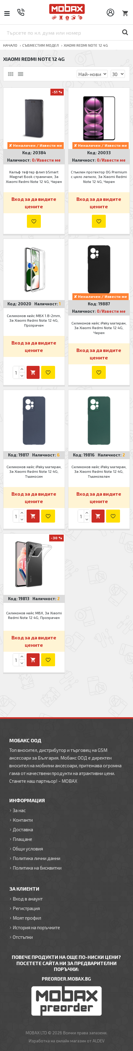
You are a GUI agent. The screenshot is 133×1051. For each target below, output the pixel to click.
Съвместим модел (40, 45)
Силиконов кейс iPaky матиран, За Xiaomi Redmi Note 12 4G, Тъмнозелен (99, 471)
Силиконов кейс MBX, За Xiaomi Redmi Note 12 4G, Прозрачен (34, 615)
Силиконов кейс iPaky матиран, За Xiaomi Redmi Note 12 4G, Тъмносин (34, 471)
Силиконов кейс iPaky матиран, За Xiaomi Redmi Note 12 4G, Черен (99, 328)
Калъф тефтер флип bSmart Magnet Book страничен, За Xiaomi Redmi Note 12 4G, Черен (34, 177)
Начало (10, 45)
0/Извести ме (46, 160)
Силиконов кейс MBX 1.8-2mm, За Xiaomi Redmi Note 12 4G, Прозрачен (34, 320)
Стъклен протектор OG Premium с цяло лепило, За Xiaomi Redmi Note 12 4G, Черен (99, 177)
